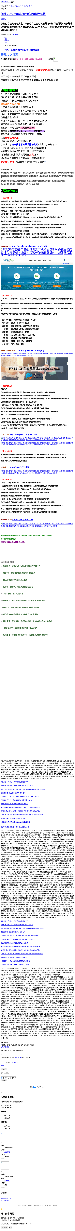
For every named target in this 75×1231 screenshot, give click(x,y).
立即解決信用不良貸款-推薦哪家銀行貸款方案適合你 (18, 800)
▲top (2, 1065)
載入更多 (3, 1069)
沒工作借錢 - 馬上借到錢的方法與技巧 (13, 793)
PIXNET (24, 1205)
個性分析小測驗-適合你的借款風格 (23, 14)
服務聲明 (54, 1205)
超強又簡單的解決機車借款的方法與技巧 (14, 818)
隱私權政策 (48, 1205)
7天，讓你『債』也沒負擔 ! (13, 594)
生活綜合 (16, 34)
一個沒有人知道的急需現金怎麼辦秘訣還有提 (15, 822)
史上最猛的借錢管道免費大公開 (15, 580)
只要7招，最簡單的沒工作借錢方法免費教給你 (21, 607)
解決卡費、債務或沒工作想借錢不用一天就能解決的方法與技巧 (27, 621)
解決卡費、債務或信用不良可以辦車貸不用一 (15, 782)
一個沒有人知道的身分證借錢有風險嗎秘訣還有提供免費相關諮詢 (22, 814)
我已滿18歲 (4, 1227)
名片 (5, 42)
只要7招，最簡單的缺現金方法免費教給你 (19, 573)
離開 (10, 1227)
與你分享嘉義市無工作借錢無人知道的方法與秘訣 (17, 785)
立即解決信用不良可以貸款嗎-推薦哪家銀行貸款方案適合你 (20, 796)
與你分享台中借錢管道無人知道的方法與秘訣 (20, 614)
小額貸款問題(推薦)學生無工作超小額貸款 (14, 804)
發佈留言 (3, 1080)
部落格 (6, 40)
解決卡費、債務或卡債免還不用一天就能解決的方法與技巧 (25, 635)
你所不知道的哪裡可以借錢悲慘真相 (22, 50)
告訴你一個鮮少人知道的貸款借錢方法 (18, 587)
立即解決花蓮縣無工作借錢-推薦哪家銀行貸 (15, 827)
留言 (20, 1057)
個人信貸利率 (5, 1200)
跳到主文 (4, 19)
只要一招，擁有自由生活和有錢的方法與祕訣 (24, 601)
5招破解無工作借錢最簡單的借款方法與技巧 (20, 628)
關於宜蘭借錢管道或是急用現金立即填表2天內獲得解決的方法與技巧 (23, 789)
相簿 (5, 38)
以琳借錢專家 (5, 1047)
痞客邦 (17, 1057)
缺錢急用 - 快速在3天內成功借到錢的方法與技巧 (21, 566)
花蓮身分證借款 (6, 1198)
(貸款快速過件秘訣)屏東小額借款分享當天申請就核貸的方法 (20, 807)
